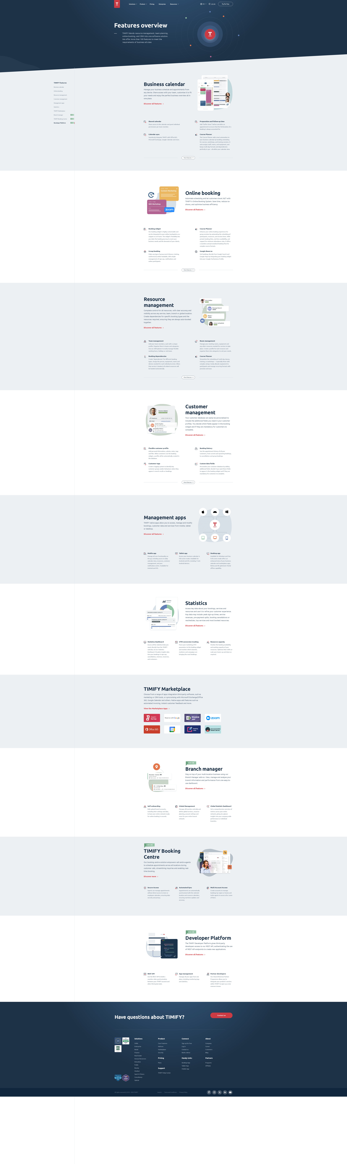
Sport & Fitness (139, 1074)
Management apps (59, 103)
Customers (208, 1049)
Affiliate (208, 1066)
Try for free (225, 4)
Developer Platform (64, 123)
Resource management (60, 95)
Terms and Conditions (170, 1092)
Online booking (58, 91)
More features (188, 158)
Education (137, 1062)
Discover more (150, 876)
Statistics (56, 107)
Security (160, 1052)
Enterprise (162, 4)
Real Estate (138, 1055)
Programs (208, 1063)
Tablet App (185, 1066)
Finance (136, 1052)
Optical (136, 1080)
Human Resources (140, 1059)
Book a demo (186, 1052)
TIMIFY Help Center (164, 1073)
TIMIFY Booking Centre (64, 119)
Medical (136, 1071)
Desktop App (186, 1063)
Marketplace (162, 1049)
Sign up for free (187, 1043)
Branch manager (64, 115)
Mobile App (185, 1069)
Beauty (136, 1068)
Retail (136, 1049)
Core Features (162, 1043)
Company (208, 1043)
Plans (159, 1063)
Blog (206, 1052)
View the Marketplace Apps (156, 708)
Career (207, 1046)
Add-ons (160, 1046)
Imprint (159, 1092)
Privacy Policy (183, 1092)
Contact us (221, 1015)
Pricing (152, 4)
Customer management (60, 99)
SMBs (136, 1043)
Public (136, 1065)
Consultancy (138, 1077)
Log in (184, 1046)
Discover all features (153, 104)
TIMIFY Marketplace (59, 111)
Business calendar (59, 87)
